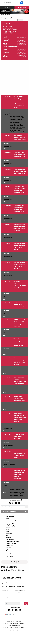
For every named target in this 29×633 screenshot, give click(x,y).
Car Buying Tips (11, 526)
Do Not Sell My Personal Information (13, 623)
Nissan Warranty (11, 543)
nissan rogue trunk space (17, 496)
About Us (4, 586)
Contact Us (8, 620)
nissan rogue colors (17, 488)
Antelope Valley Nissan (8, 18)
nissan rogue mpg (19, 490)
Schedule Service (19, 593)
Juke (7, 530)
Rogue (8, 549)
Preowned (9, 547)
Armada (8, 522)
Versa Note (9, 557)
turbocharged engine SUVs (17, 131)
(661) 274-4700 (14, 29)
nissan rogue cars (15, 487)
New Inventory (6, 593)
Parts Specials (19, 599)
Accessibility (18, 620)
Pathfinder (9, 545)
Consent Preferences (13, 625)
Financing (12, 586)
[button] (21, 2)
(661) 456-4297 (13, 31)
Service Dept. (18, 595)
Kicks (7, 531)
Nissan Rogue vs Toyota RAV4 (17, 124)
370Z (7, 518)
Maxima (8, 537)
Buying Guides (10, 524)
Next (19, 562)
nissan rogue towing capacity (17, 493)
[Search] (26, 506)
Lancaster (9, 533)
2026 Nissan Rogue (15, 116)
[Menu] (25, 3)
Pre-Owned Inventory (8, 595)
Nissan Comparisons (12, 541)
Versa (7, 555)
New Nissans (10, 539)
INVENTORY (5, 591)
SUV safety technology (16, 128)
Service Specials (19, 597)
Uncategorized (10, 553)
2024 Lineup (10, 516)
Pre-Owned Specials (7, 599)
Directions (20, 586)
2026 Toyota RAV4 (16, 117)
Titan (7, 551)
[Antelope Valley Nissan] (7, 2)
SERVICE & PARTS (20, 591)
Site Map (18, 622)
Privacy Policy (10, 622)
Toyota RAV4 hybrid (15, 130)
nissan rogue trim (15, 495)
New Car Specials (6, 597)
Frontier (8, 528)
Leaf (7, 535)
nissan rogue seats (15, 492)
